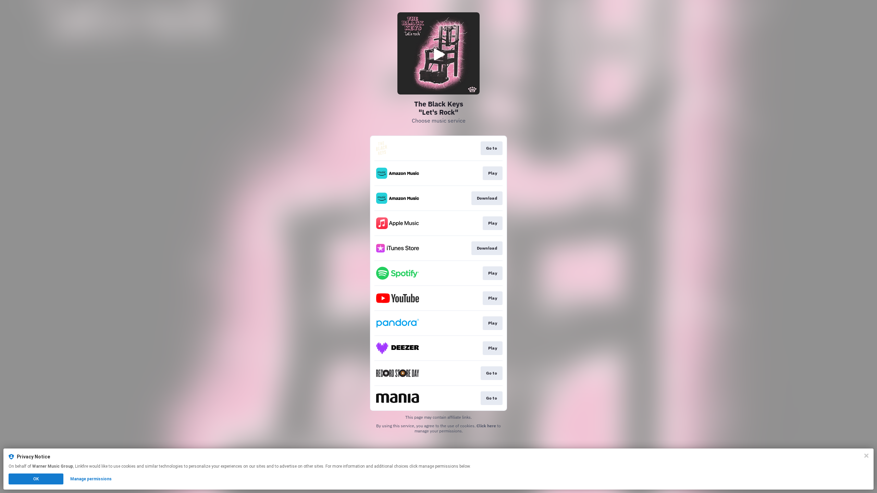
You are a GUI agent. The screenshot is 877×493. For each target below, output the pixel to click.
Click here (486, 425)
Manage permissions (91, 479)
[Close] (866, 455)
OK (36, 479)
